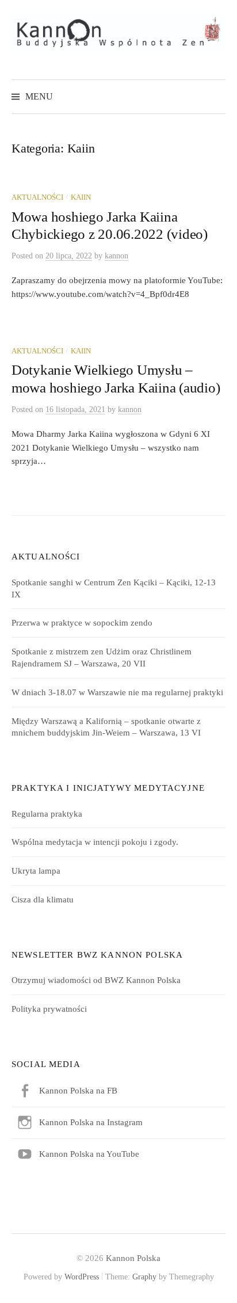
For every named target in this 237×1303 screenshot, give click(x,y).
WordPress (81, 1276)
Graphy (144, 1276)
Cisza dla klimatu (43, 899)
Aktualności (37, 197)
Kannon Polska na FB (78, 1090)
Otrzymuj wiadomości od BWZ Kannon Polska (96, 980)
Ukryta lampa (36, 870)
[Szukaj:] (215, 96)
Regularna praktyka (47, 813)
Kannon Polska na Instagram (91, 1122)
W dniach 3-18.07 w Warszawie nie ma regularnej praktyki (117, 692)
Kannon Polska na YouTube (89, 1154)
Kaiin (81, 197)
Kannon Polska (133, 1258)
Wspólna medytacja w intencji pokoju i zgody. (95, 842)
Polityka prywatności (49, 1009)
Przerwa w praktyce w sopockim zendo (82, 622)
